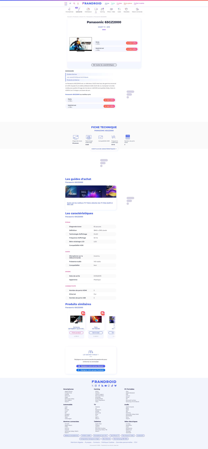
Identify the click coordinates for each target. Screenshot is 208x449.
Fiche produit (76, 332)
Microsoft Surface (131, 400)
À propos (88, 442)
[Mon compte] (78, 3)
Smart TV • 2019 (104, 27)
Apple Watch (68, 425)
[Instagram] (95, 385)
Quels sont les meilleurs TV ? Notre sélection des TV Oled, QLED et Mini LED (90, 203)
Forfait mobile (139, 3)
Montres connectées (71, 421)
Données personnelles (124, 442)
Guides (119, 3)
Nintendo (98, 397)
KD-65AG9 (115, 329)
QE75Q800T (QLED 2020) (76, 329)
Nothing (128, 412)
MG (66, 412)
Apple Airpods (130, 407)
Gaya (127, 426)
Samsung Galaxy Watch (71, 431)
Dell (127, 394)
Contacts (96, 442)
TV (95, 405)
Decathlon (129, 425)
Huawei (67, 394)
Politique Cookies (107, 442)
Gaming (97, 389)
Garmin (67, 428)
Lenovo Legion (99, 394)
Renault (67, 415)
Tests (113, 3)
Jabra (127, 410)
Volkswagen (68, 418)
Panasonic (89, 16)
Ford (66, 411)
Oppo (66, 397)
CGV (135, 442)
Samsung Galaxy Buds (132, 414)
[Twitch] (109, 385)
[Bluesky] (115, 385)
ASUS (96, 391)
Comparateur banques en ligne (89, 439)
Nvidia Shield (99, 398)
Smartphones (68, 389)
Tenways (128, 431)
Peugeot (67, 414)
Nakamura (129, 429)
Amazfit (67, 424)
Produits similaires (73, 80)
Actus (107, 3)
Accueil (69, 16)
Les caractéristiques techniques (77, 77)
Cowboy (128, 424)
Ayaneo (97, 393)
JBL (127, 411)
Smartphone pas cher (100, 435)
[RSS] (102, 385)
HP (127, 398)
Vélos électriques (130, 421)
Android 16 (140, 435)
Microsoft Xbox (99, 396)
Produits (75, 16)
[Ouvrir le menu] (65, 3)
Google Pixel (68, 393)
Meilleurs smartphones (71, 435)
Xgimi (97, 417)
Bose (127, 408)
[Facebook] (99, 385)
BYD (66, 408)
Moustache (129, 428)
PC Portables (129, 389)
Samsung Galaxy (69, 398)
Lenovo (128, 396)
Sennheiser (129, 415)
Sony (96, 414)
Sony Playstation (100, 400)
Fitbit (66, 426)
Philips (97, 411)
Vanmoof (128, 432)
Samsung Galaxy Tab (101, 429)
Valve (96, 401)
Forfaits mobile (86, 435)
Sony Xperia (68, 400)
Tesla (66, 417)
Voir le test (95, 332)
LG (96, 408)
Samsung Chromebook (132, 401)
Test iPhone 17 (114, 435)
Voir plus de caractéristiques (103, 149)
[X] (92, 385)
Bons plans (128, 3)
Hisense (97, 407)
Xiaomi (67, 401)
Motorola (67, 396)
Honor (127, 397)
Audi (66, 407)
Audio (126, 405)
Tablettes (97, 421)
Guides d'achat (72, 74)
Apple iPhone (68, 391)
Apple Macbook (130, 393)
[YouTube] (105, 385)
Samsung (98, 412)
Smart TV (82, 16)
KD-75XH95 (96, 329)
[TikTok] (112, 385)
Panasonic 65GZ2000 (72, 94)
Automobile (67, 405)
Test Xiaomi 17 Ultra (128, 435)
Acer (127, 391)
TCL (96, 415)
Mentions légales (77, 442)
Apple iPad (98, 424)
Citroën (67, 410)
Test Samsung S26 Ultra (121, 439)
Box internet (106, 439)
